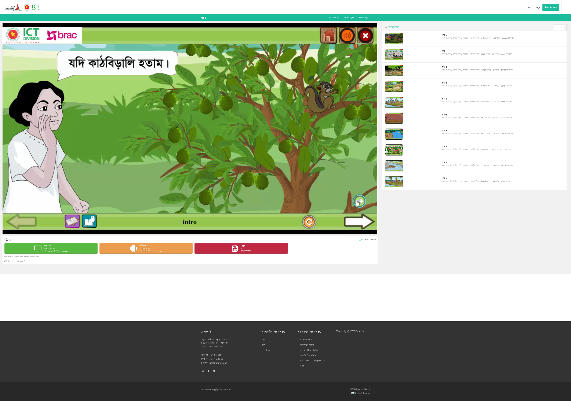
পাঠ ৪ (444, 82)
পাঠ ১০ (445, 178)
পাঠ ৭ (444, 130)
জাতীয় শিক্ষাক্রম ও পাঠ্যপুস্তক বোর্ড (312, 361)
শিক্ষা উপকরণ (266, 350)
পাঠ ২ (444, 50)
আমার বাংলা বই (333, 17)
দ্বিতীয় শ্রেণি (349, 17)
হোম (263, 340)
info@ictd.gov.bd (218, 362)
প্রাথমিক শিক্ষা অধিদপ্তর (308, 355)
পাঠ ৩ (444, 66)
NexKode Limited (362, 393)
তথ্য (263, 345)
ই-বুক (302, 366)
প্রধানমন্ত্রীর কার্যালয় (307, 345)
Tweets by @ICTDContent (350, 331)
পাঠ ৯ (444, 162)
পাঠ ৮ (444, 146)
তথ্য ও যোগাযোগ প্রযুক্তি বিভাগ (311, 350)
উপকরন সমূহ (363, 17)
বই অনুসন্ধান (393, 27)
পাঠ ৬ (444, 114)
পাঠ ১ (444, 35)
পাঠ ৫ (444, 98)
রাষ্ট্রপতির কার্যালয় (306, 340)
